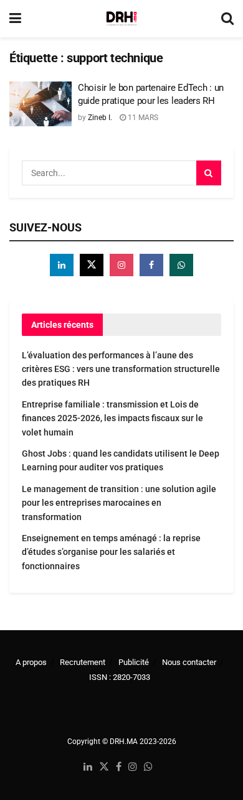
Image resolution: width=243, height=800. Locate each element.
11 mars (142, 117)
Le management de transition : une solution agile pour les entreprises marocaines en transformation (119, 503)
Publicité (133, 662)
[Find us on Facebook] (151, 265)
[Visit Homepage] (121, 18)
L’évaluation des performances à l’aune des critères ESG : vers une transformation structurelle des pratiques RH (121, 369)
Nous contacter (189, 662)
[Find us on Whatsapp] (181, 265)
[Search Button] (227, 18)
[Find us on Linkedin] (62, 265)
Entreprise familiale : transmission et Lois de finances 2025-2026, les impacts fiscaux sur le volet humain (112, 418)
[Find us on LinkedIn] (87, 767)
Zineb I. (100, 117)
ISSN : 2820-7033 (119, 677)
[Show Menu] (15, 18)
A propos (31, 662)
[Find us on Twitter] (91, 265)
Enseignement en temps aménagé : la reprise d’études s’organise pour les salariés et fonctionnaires (111, 552)
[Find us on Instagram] (121, 265)
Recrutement (82, 662)
